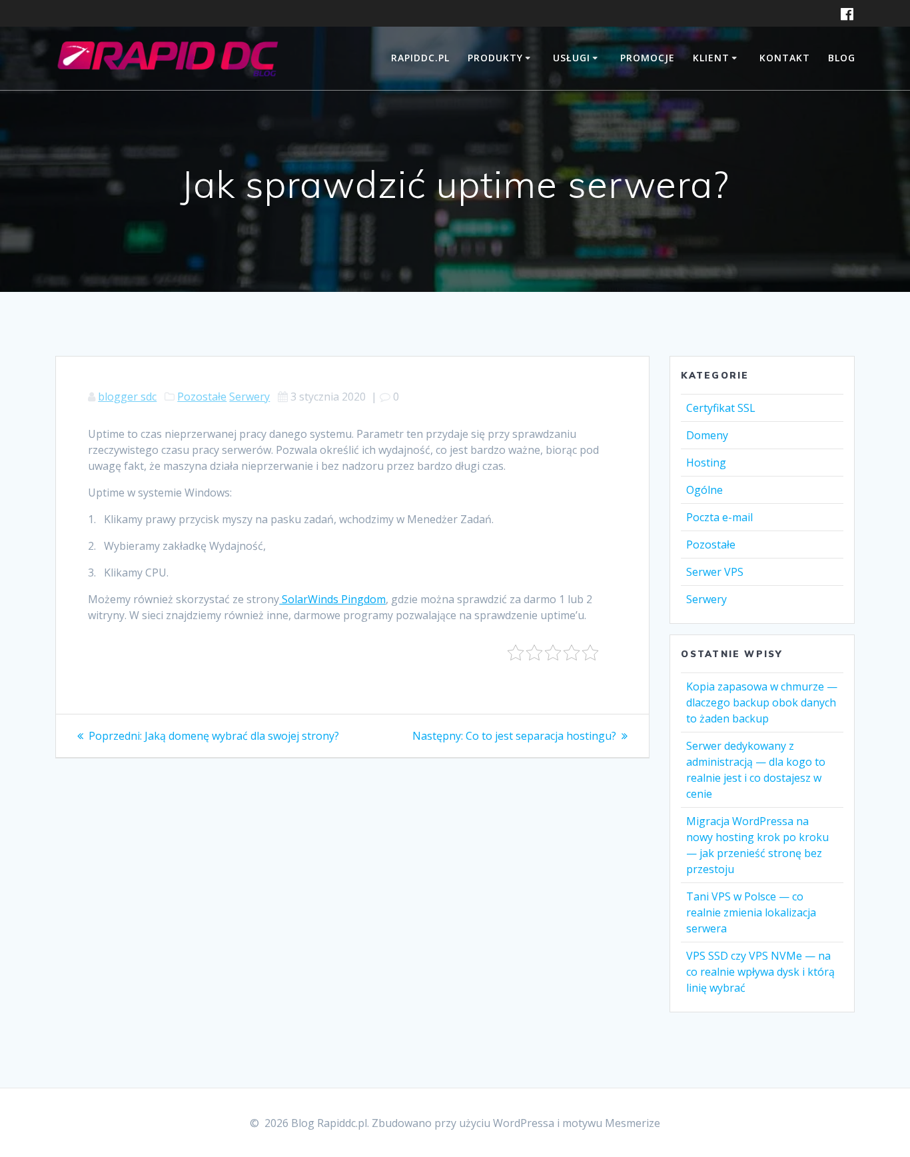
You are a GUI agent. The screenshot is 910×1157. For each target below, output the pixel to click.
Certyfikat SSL (720, 408)
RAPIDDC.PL (420, 57)
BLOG (841, 57)
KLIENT (711, 57)
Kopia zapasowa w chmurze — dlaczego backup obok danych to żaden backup (761, 702)
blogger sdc (127, 396)
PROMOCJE (647, 57)
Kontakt (784, 57)
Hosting (706, 462)
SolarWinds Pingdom (332, 599)
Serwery (249, 396)
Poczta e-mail (719, 517)
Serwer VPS (714, 572)
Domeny (707, 435)
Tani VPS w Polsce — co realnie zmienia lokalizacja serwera (751, 912)
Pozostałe (202, 396)
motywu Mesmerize (611, 1123)
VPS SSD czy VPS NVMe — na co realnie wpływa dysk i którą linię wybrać (760, 971)
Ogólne (704, 490)
